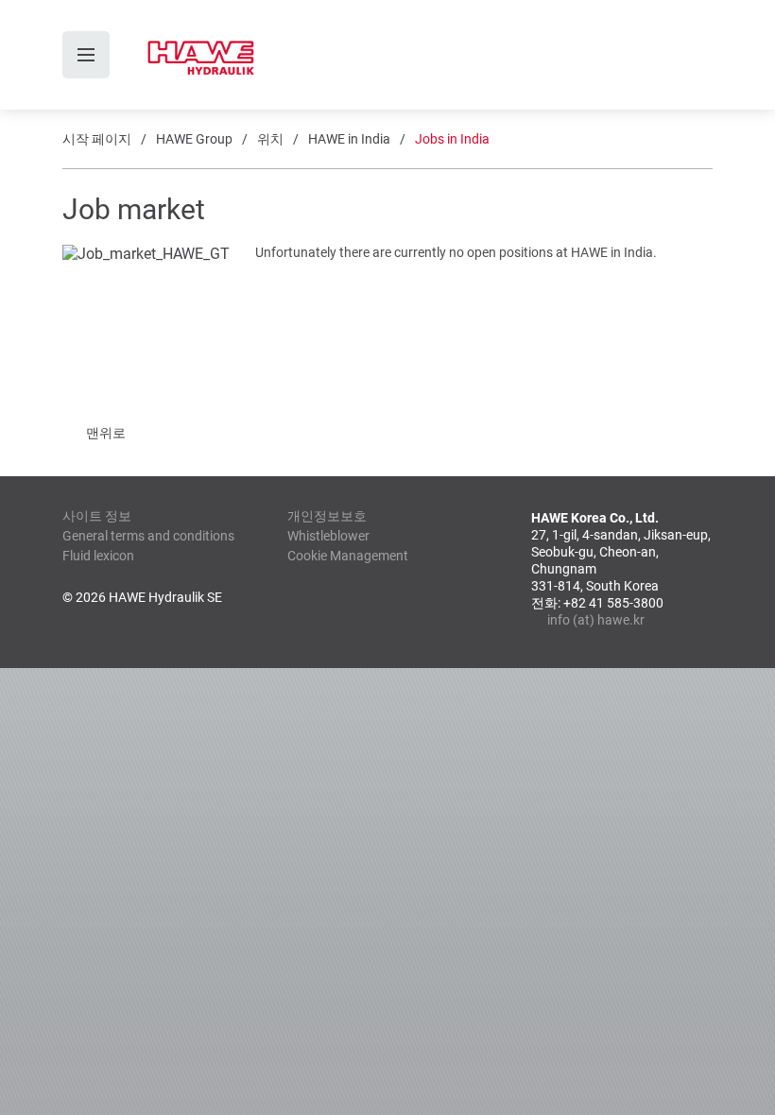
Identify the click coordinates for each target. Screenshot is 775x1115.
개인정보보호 (327, 516)
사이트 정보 (96, 516)
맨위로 (106, 432)
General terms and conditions (148, 535)
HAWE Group (194, 138)
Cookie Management (347, 555)
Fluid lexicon (98, 555)
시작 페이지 (96, 138)
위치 (270, 138)
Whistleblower (328, 535)
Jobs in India (452, 138)
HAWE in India (349, 138)
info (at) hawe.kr (596, 619)
